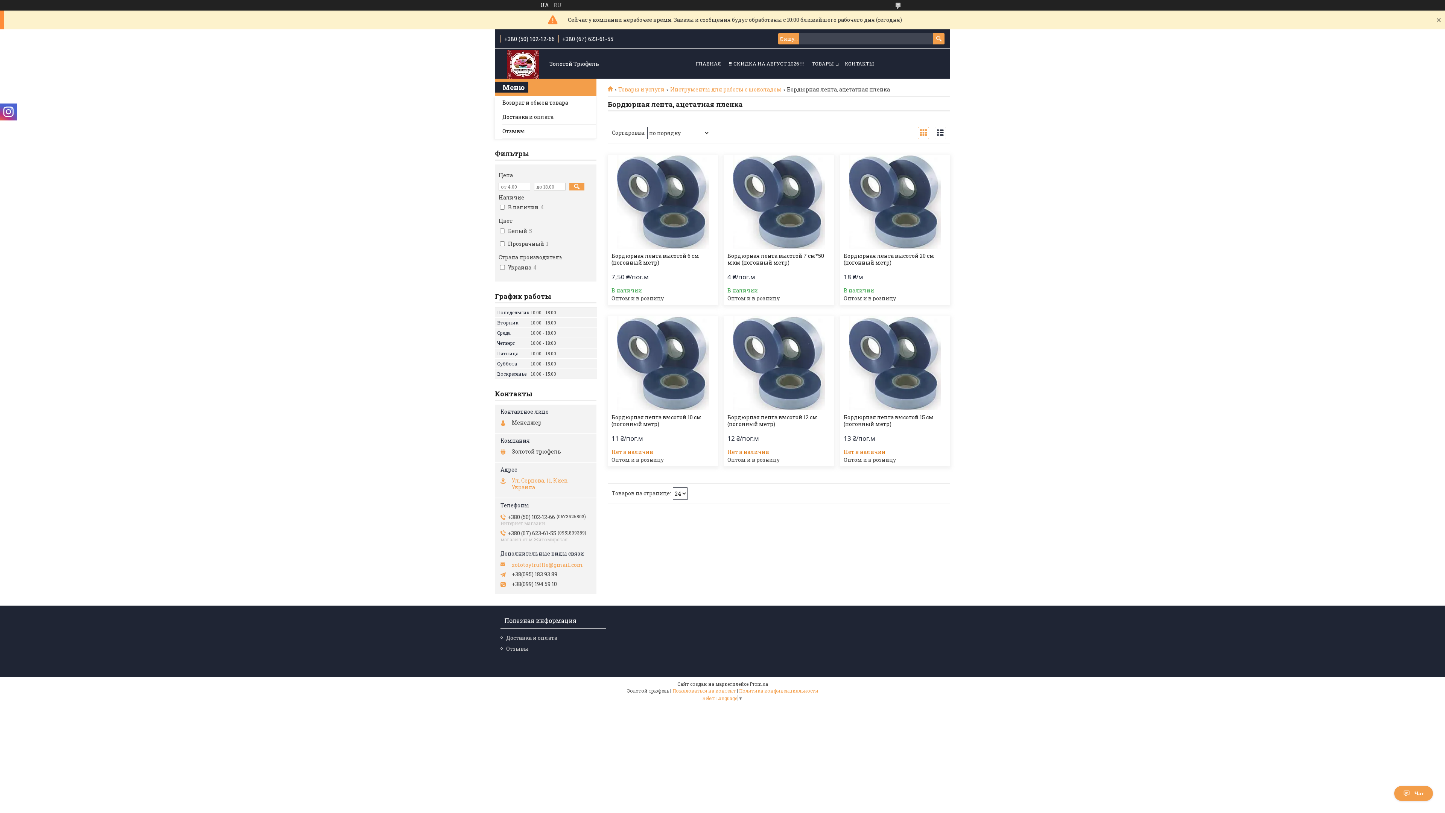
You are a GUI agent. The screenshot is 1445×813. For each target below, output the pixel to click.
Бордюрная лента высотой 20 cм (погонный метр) (889, 259)
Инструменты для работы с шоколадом (726, 89)
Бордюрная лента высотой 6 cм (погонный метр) (655, 259)
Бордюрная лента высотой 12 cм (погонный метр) (772, 421)
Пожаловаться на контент (704, 691)
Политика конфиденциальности (778, 691)
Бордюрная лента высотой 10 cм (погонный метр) (656, 421)
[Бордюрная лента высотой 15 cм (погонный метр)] (895, 363)
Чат (1419, 793)
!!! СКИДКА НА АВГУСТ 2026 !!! (766, 63)
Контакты (859, 63)
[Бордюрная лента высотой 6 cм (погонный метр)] (663, 202)
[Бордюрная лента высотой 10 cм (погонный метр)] (663, 363)
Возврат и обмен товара (535, 102)
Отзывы (513, 131)
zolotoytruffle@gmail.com (547, 565)
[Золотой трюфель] (523, 64)
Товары (823, 63)
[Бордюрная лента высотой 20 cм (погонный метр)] (895, 202)
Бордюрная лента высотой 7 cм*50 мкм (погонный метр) (775, 259)
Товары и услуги (641, 89)
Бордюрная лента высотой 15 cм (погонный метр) (889, 421)
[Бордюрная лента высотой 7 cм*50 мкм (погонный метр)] (779, 202)
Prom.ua (759, 684)
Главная (708, 63)
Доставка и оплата (528, 116)
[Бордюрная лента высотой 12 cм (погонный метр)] (779, 363)
